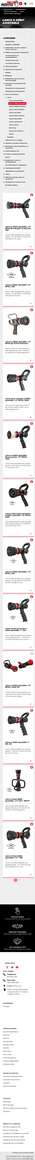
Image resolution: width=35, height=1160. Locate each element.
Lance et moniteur (10, 11)
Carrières (6, 1111)
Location (6, 1083)
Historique (7, 1102)
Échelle (6, 1048)
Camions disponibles (11, 1061)
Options (6, 1038)
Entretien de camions (11, 1080)
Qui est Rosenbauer (11, 1032)
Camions (6, 1035)
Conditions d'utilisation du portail (15, 1133)
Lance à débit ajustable (12, 13)
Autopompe (8, 1041)
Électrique (7, 1051)
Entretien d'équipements (13, 1076)
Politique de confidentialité (23, 1153)
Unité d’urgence (9, 1058)
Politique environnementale (14, 1140)
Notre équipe (8, 1105)
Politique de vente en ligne (13, 1137)
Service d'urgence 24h (12, 1127)
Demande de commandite (13, 1143)
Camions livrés (8, 1064)
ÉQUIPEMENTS (21, 9)
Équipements (8, 9)
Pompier (6, 1006)
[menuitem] (9, 3)
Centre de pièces (9, 1086)
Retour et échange (10, 1130)
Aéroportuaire (8, 1045)
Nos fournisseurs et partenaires (15, 1108)
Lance (22, 11)
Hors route (7, 1054)
